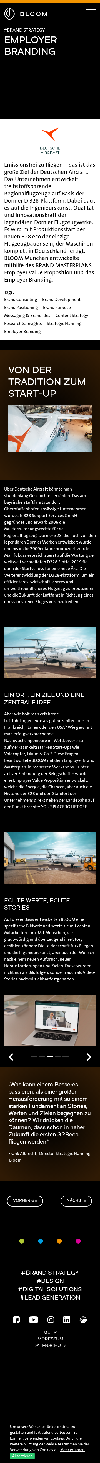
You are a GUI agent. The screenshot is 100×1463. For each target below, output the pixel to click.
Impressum (50, 1339)
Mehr (50, 1333)
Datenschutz (50, 1346)
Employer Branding (22, 331)
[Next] (88, 1057)
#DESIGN (50, 1281)
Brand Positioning (21, 307)
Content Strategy (72, 315)
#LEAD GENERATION (50, 1298)
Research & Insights (23, 323)
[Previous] (12, 1057)
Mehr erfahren (72, 1449)
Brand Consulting (20, 299)
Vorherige (25, 1201)
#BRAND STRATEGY (50, 1273)
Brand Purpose (57, 307)
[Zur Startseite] (25, 13)
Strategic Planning (64, 323)
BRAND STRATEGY (26, 30)
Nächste (76, 1201)
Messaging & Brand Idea (27, 315)
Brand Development (61, 299)
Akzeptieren (22, 1455)
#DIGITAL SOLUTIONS (50, 1290)
